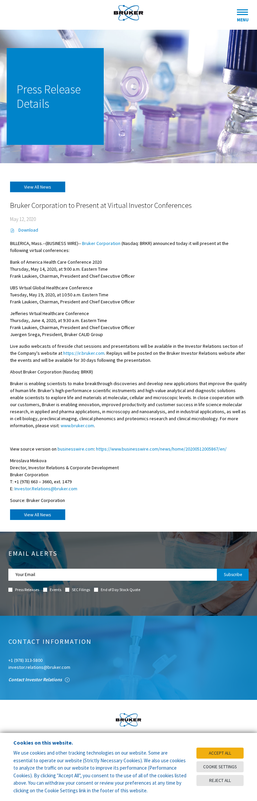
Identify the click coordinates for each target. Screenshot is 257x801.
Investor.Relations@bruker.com (45, 489)
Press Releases (27, 590)
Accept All (220, 753)
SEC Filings (81, 590)
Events (55, 590)
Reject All (220, 780)
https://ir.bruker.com (83, 353)
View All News (37, 187)
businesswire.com (76, 449)
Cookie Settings (220, 767)
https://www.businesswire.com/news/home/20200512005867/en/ (161, 449)
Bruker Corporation (101, 243)
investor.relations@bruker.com (39, 667)
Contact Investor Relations (35, 680)
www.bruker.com (77, 426)
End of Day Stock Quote (120, 590)
